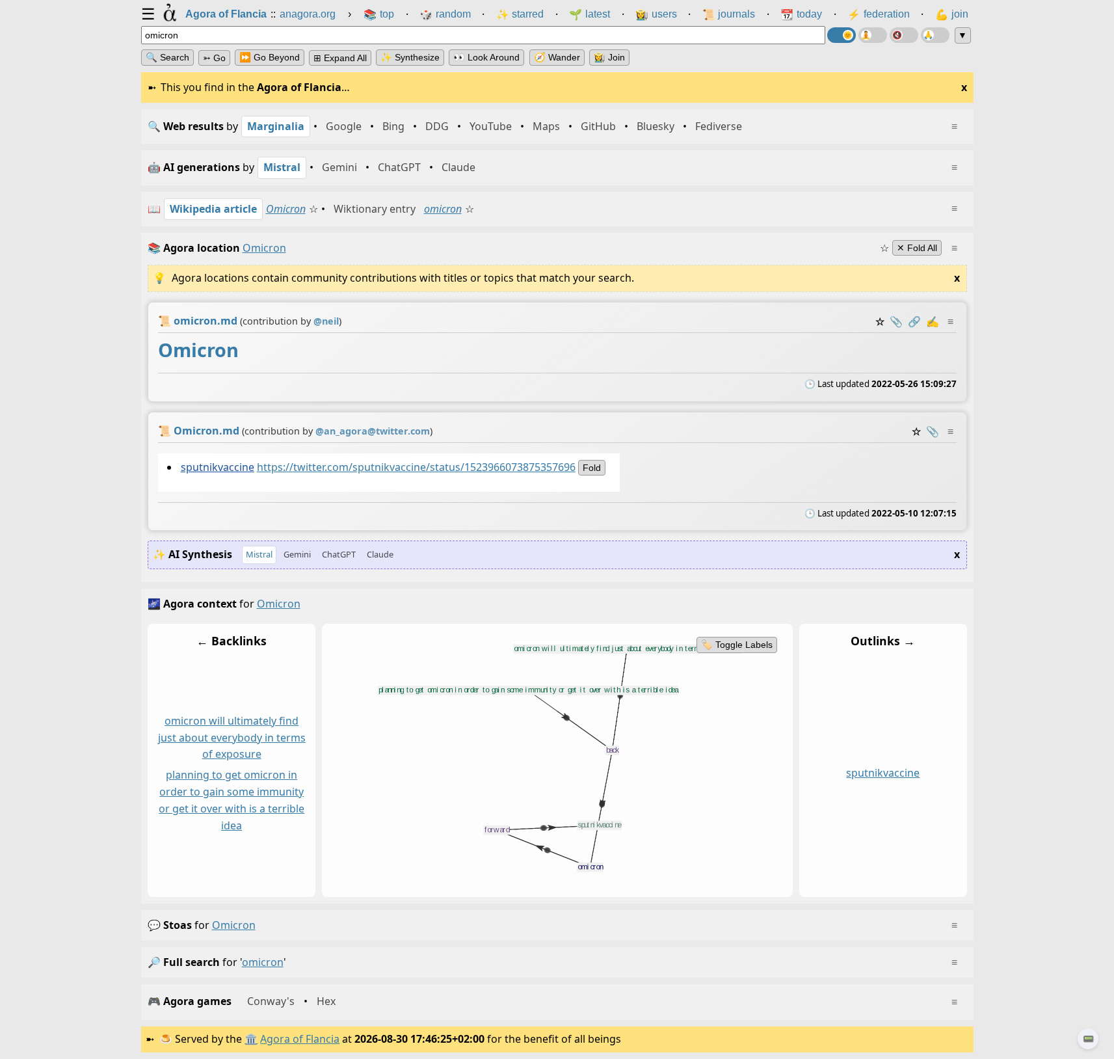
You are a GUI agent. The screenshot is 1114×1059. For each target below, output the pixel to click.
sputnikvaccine (217, 466)
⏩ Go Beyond (269, 57)
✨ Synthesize (410, 57)
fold (591, 467)
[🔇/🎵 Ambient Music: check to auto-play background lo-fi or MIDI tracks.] (904, 35)
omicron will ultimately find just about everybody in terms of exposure (231, 738)
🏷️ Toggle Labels (736, 644)
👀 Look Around (486, 57)
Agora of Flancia (299, 1039)
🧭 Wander (557, 57)
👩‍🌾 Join (609, 57)
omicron (443, 209)
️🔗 (914, 321)
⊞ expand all (340, 58)
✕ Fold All (917, 248)
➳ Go (214, 58)
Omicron (286, 209)
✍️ (932, 321)
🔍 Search (167, 57)
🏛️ (251, 1039)
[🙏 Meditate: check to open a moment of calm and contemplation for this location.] (935, 35)
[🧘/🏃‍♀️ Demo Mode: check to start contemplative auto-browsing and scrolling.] (872, 35)
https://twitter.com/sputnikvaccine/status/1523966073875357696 (415, 466)
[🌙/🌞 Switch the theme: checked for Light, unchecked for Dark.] (841, 35)
